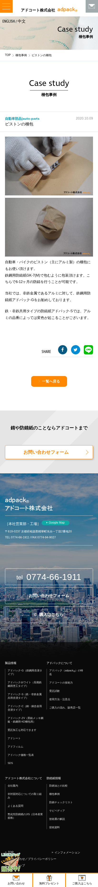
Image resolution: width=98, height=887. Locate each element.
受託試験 (54, 690)
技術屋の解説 (57, 819)
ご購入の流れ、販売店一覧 (65, 707)
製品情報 (10, 663)
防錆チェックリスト (61, 802)
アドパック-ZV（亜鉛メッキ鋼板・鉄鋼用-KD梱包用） (25, 720)
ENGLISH (8, 21)
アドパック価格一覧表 (21, 754)
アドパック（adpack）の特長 (66, 672)
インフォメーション (67, 852)
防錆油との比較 (58, 785)
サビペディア (57, 810)
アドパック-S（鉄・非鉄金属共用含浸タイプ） (25, 696)
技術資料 (54, 827)
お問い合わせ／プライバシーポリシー (32, 859)
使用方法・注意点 (59, 699)
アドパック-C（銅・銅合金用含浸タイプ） (25, 708)
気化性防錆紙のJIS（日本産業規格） (25, 816)
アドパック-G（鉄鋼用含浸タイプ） (25, 672)
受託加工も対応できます (22, 729)
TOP (8, 55)
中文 (22, 21)
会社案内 (13, 785)
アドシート (14, 738)
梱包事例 (21, 55)
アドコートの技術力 (61, 682)
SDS (10, 763)
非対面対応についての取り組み (25, 796)
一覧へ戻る (51, 381)
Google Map (57, 522)
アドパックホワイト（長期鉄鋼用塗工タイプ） (25, 684)
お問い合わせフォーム (46, 452)
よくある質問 (15, 805)
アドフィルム (15, 746)
